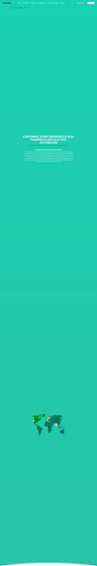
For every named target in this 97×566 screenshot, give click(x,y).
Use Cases (26, 3)
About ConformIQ (52, 3)
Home (19, 3)
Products (34, 3)
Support (62, 3)
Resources (42, 3)
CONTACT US (91, 3)
